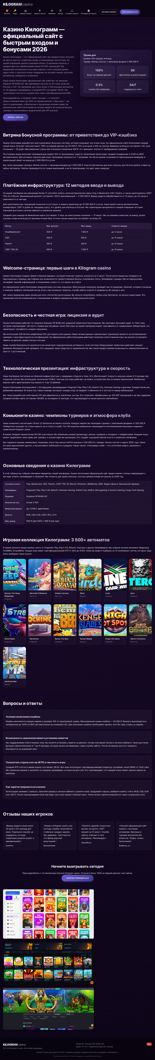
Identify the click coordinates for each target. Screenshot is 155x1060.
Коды (15, 12)
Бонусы (7, 12)
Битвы (60, 12)
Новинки (51, 12)
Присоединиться (130, 12)
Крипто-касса (40, 12)
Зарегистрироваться (77, 878)
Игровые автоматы (89, 12)
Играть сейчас (15, 117)
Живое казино (25, 12)
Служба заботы (72, 12)
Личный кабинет (109, 12)
